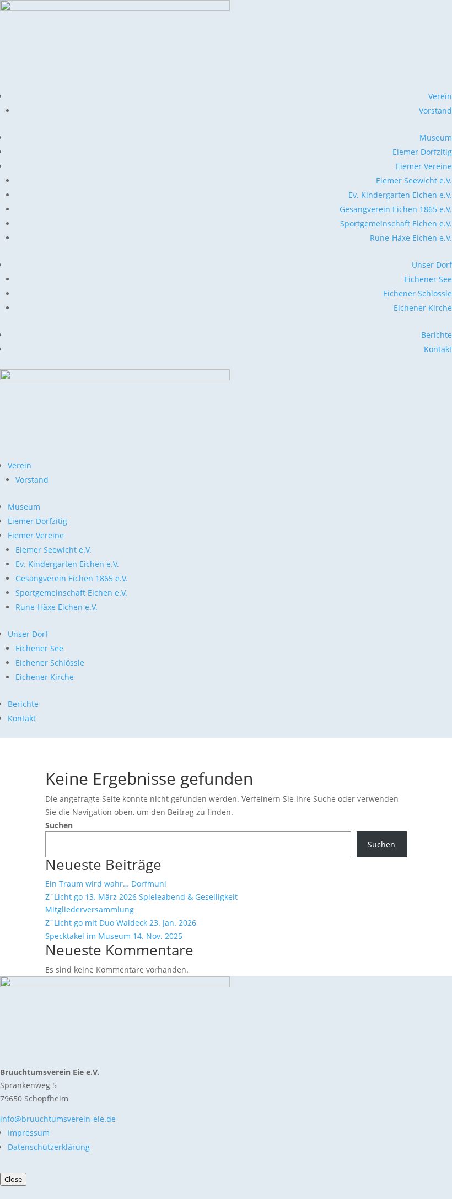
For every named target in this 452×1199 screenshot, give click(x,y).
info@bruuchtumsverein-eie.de (58, 1119)
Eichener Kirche (423, 308)
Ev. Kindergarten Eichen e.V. (400, 195)
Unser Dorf (432, 265)
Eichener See (428, 279)
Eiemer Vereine (424, 166)
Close (13, 1179)
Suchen (59, 825)
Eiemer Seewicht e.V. (414, 180)
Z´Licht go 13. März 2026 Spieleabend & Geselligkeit (141, 897)
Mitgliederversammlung (89, 909)
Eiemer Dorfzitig (422, 152)
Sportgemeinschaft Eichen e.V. (396, 223)
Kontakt (438, 349)
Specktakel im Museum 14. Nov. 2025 (113, 936)
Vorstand (435, 110)
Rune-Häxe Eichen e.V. (411, 238)
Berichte (436, 335)
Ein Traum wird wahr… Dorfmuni (105, 883)
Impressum (29, 1132)
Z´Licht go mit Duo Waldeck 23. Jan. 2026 (120, 922)
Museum (435, 137)
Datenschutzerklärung (49, 1147)
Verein (440, 96)
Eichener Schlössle (417, 293)
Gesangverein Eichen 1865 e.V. (396, 209)
